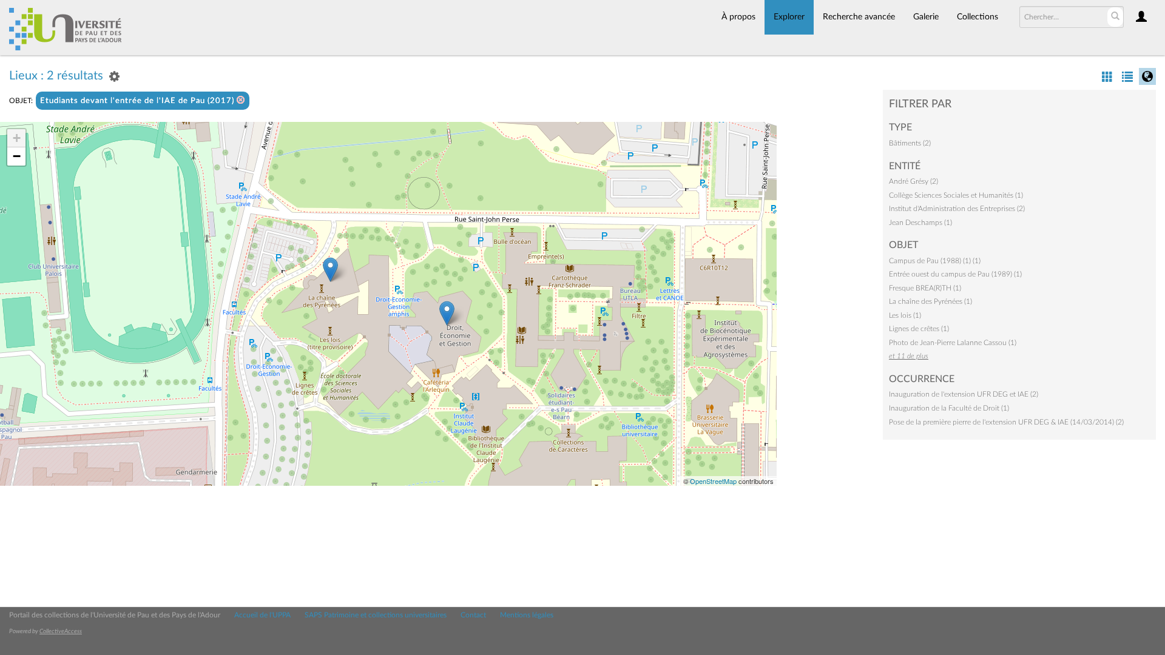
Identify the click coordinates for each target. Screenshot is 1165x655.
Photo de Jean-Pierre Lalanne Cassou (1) (952, 342)
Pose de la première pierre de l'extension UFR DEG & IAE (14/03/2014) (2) (1006, 422)
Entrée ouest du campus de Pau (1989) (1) (955, 274)
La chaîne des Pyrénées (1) (930, 301)
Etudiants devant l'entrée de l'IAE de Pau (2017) (138, 101)
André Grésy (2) (913, 181)
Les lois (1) (905, 315)
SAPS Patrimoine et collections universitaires (376, 615)
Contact (473, 615)
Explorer (789, 17)
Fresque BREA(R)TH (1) (925, 288)
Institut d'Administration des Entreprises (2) (957, 208)
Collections (977, 17)
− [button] (17, 156)
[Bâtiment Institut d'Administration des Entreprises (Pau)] (330, 269)
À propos (738, 17)
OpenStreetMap (713, 481)
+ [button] (17, 138)
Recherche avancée (859, 17)
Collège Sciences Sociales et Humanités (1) (956, 195)
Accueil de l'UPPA (262, 615)
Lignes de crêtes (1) (919, 328)
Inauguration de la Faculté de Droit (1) (949, 408)
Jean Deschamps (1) (920, 222)
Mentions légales (526, 615)
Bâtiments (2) (910, 143)
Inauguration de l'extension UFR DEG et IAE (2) (963, 394)
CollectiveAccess (60, 631)
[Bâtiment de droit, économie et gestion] (446, 313)
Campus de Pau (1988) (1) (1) (935, 260)
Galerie (926, 17)
